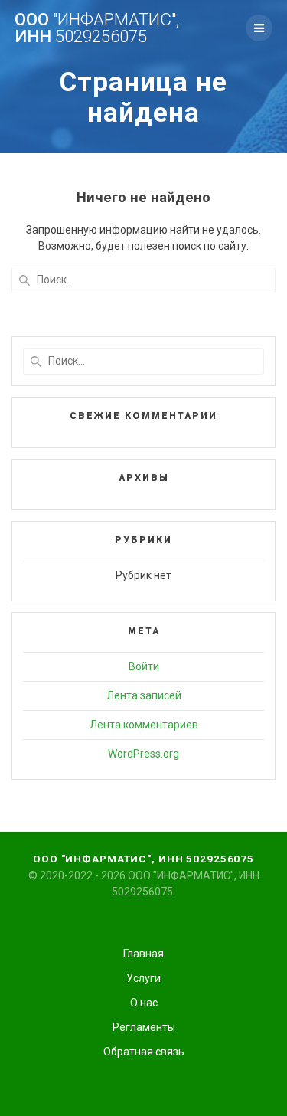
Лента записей (143, 695)
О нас (144, 1003)
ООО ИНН (97, 28)
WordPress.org (143, 754)
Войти (144, 666)
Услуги (143, 978)
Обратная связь (143, 1052)
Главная (143, 953)
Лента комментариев (144, 724)
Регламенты (144, 1027)
